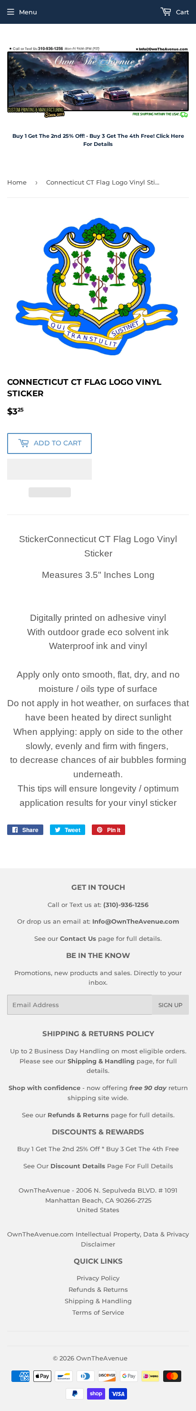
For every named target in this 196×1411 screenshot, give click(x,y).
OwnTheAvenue (101, 1358)
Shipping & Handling (98, 1301)
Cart (181, 12)
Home (17, 182)
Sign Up (170, 1005)
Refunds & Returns (98, 1289)
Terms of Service (98, 1312)
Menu (28, 12)
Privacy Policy (98, 1278)
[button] (49, 469)
